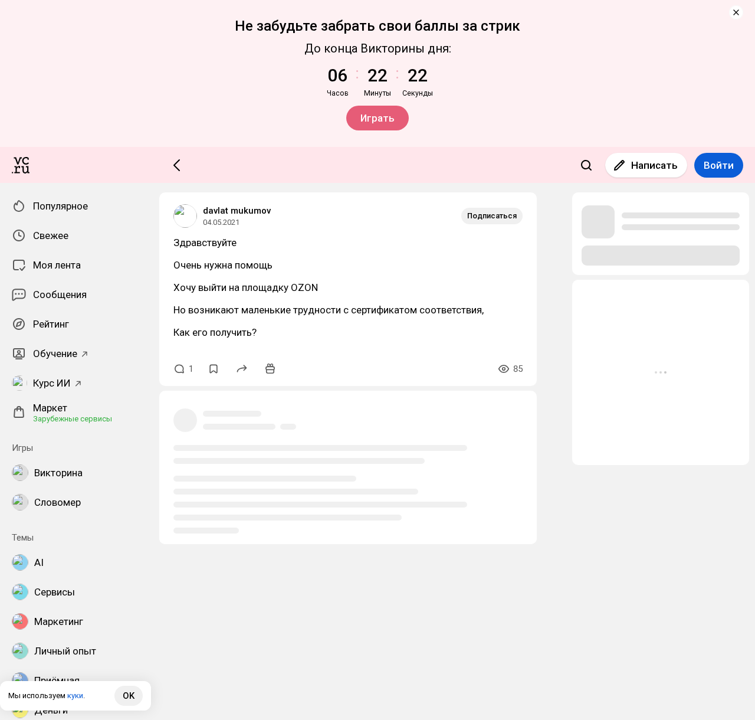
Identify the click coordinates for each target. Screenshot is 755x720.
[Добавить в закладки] (213, 369)
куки (75, 695)
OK (128, 695)
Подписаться (492, 215)
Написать (654, 165)
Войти (719, 165)
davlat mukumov (237, 210)
